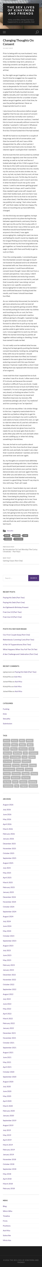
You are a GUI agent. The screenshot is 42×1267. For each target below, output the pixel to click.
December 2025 (9, 843)
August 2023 (8, 945)
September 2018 (9, 1169)
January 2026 (8, 839)
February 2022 (9, 1023)
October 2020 (8, 1072)
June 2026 (7, 814)
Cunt (25, 535)
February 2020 (9, 1111)
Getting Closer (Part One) (13, 559)
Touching (19, 539)
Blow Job (7, 753)
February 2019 (9, 1149)
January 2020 (8, 1115)
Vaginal (24, 786)
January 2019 (8, 1154)
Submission (7, 723)
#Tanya (13, 749)
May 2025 (7, 873)
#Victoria (23, 749)
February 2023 (9, 965)
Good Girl (26, 761)
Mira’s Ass (7, 1240)
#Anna (6, 741)
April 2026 (7, 824)
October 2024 (8, 907)
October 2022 (8, 984)
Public (6, 778)
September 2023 (9, 941)
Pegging (25, 774)
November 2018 (9, 1159)
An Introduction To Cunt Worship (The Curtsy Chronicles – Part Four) (20, 549)
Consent (16, 535)
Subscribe (7, 1235)
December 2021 (9, 1033)
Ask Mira (17, 677)
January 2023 (8, 970)
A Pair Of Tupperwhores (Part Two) (17, 644)
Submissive (8, 786)
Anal (31, 749)
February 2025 (9, 887)
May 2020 (7, 1096)
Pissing (34, 774)
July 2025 (7, 868)
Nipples (20, 769)
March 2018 (8, 1184)
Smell (15, 782)
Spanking (32, 782)
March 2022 (8, 1018)
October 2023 (8, 936)
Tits (16, 786)
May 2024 (7, 931)
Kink (5, 714)
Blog (5, 1206)
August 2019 (8, 1125)
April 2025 (7, 877)
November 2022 (9, 979)
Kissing (16, 765)
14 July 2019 (8, 48)
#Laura (6, 745)
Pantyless (16, 774)
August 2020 (8, 1081)
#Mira (7, 535)
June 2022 (7, 1004)
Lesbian (24, 765)
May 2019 (7, 1135)
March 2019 (8, 1145)
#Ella (22, 741)
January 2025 (8, 892)
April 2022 (7, 1013)
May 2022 (7, 1009)
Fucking (6, 709)
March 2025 (8, 882)
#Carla (14, 741)
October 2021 (8, 1043)
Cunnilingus (15, 757)
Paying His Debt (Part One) (14, 602)
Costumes (33, 753)
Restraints (15, 778)
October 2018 (8, 1164)
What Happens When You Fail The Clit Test (20, 649)
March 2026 (8, 829)
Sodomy (23, 782)
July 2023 (7, 950)
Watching (33, 786)
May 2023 (7, 960)
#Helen (29, 741)
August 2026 (8, 804)
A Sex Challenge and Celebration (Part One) (20, 654)
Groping (7, 765)
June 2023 (7, 955)
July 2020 (7, 1086)
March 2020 (8, 1106)
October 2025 (8, 853)
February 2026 (9, 834)
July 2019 (7, 1130)
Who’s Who (7, 1211)
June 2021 (7, 1057)
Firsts (5, 1221)
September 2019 (9, 1120)
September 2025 (9, 858)
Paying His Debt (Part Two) (14, 597)
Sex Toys (7, 782)
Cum (6, 757)
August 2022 (8, 994)
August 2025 (8, 863)
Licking (32, 765)
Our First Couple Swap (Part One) (16, 635)
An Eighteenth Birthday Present (15, 607)
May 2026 (7, 819)
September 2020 (9, 1077)
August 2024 (8, 916)
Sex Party (26, 778)
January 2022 (8, 1028)
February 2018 (9, 1188)
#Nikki (22, 745)
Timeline (6, 1216)
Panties (7, 774)
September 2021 (9, 1047)
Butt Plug (17, 753)
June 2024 (7, 926)
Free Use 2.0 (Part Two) (12, 612)
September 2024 (9, 911)
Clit (25, 753)
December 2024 (9, 897)
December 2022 (9, 975)
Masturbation (9, 769)
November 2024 (9, 902)
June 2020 (7, 1091)
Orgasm (8, 539)
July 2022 (7, 999)
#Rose (30, 745)
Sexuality (10, 531)
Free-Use (7, 761)
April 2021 (7, 1067)
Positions (6, 1226)
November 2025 (9, 848)
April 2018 (7, 1179)
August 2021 (8, 1052)
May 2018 (7, 1174)
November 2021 (9, 1038)
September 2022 (9, 989)
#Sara (6, 749)
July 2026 (7, 809)
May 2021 (7, 1062)
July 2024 (7, 921)
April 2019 (7, 1140)
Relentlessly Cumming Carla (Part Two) (18, 639)
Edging (32, 757)
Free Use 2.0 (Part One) (12, 617)
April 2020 (7, 1101)
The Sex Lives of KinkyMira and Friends (21, 10)
